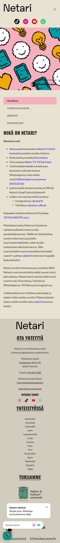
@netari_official (37, 205)
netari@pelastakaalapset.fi (30, 382)
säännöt (27, 255)
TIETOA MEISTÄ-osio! (16, 217)
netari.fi (38, 301)
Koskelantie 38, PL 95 (30, 362)
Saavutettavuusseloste (30, 388)
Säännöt (12, 115)
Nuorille (12, 100)
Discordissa (41, 157)
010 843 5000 (34, 372)
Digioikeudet (15, 123)
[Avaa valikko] (55, 9)
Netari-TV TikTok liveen (38, 162)
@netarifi (37, 200)
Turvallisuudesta (18, 108)
